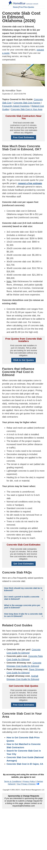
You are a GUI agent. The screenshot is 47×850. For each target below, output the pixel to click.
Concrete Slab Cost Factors (26, 102)
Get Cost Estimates (23, 563)
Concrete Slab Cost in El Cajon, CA (25, 764)
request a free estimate (30, 183)
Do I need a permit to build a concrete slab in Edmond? (21, 598)
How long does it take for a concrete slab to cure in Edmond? (23, 615)
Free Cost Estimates (23, 137)
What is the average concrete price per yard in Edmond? (22, 606)
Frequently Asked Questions (16, 106)
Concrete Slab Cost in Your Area (26, 109)
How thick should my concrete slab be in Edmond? (23, 589)
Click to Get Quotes (23, 360)
